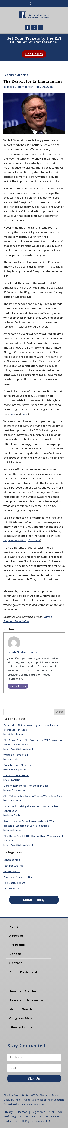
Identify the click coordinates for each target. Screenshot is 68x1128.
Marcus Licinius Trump (16, 775)
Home (14, 926)
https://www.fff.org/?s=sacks (21, 540)
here (12, 414)
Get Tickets (34, 54)
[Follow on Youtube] (40, 27)
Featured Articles (15, 75)
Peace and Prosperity (26, 1000)
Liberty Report (21, 1027)
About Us (16, 935)
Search (59, 711)
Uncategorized (11, 888)
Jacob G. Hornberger (20, 87)
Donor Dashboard (23, 972)
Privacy (8, 1112)
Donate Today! (34, 900)
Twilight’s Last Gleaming (17, 765)
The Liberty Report (14, 882)
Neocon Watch (11, 871)
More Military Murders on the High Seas (26, 785)
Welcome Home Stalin (16, 754)
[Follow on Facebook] (27, 27)
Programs (17, 945)
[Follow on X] (34, 27)
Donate (15, 954)
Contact (15, 963)
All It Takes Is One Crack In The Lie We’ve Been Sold (32, 795)
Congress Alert (11, 859)
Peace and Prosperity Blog (18, 877)
